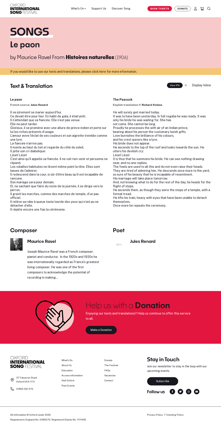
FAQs (107, 370)
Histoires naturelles (90, 57)
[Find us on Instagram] (188, 391)
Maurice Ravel (34, 57)
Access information (72, 375)
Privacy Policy (155, 414)
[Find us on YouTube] (196, 391)
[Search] (209, 9)
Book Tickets (159, 8)
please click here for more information (108, 71)
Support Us (98, 8)
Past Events (68, 385)
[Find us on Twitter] (180, 391)
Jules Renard (39, 104)
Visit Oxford (67, 380)
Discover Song (121, 8)
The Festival (111, 365)
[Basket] (202, 8)
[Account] (195, 9)
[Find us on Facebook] (172, 391)
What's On (67, 360)
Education (67, 370)
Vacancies (110, 375)
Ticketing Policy (174, 414)
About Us (66, 365)
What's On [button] (77, 8)
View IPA (175, 85)
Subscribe (162, 381)
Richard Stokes (152, 104)
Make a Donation (101, 330)
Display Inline (201, 85)
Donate (182, 8)
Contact (108, 380)
